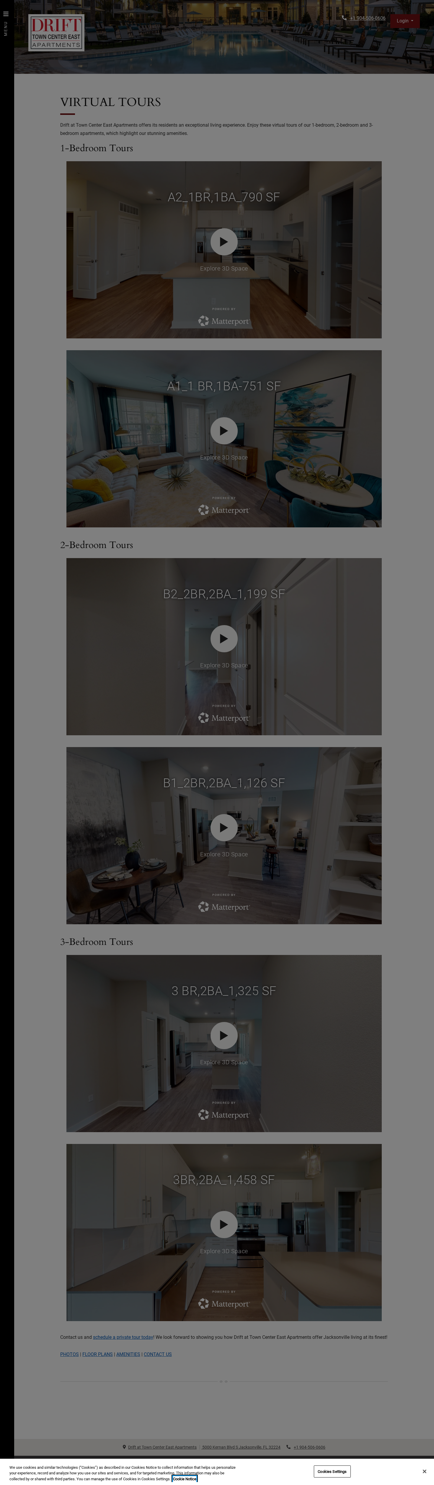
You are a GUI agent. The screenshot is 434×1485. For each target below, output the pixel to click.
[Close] (424, 1471)
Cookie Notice (184, 1479)
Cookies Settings (332, 1471)
